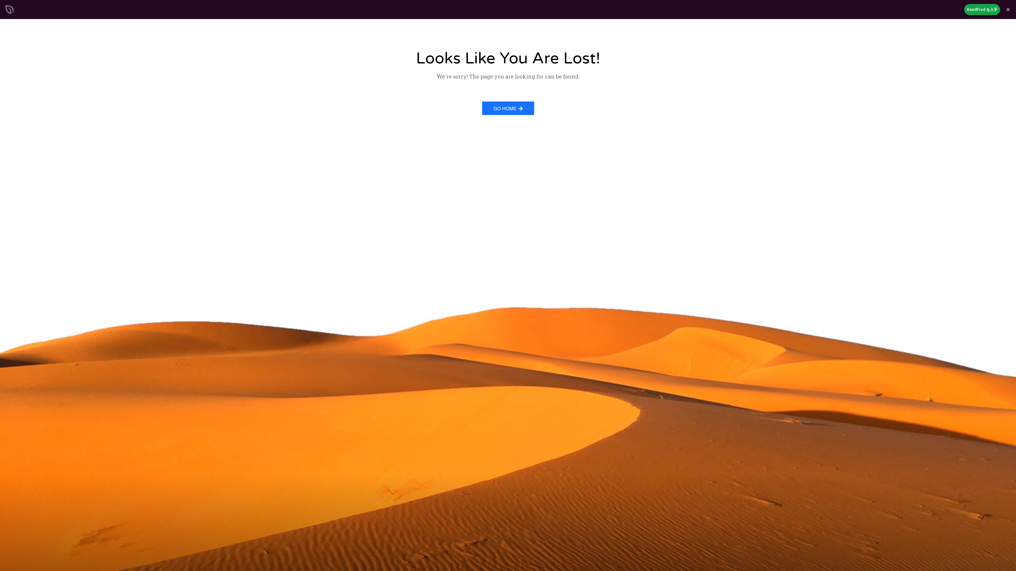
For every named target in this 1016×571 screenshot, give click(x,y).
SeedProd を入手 (982, 9)
